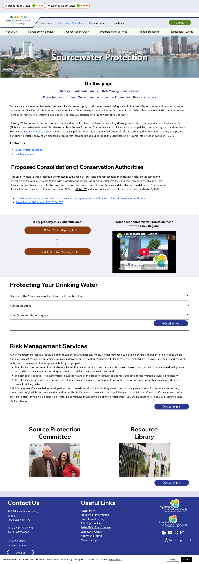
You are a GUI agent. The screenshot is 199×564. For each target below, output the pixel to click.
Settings (173, 559)
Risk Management (25, 154)
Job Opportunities (91, 523)
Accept (186, 559)
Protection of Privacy (93, 519)
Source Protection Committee (109, 97)
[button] (11, 31)
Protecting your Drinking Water (65, 97)
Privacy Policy (115, 559)
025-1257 (81, 189)
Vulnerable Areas (86, 91)
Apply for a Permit (91, 535)
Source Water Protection (29, 149)
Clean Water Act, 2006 (39, 131)
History (65, 91)
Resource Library (144, 97)
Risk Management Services (120, 91)
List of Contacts (16, 541)
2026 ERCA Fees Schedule (96, 527)
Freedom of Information (95, 514)
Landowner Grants (91, 531)
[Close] (195, 559)
